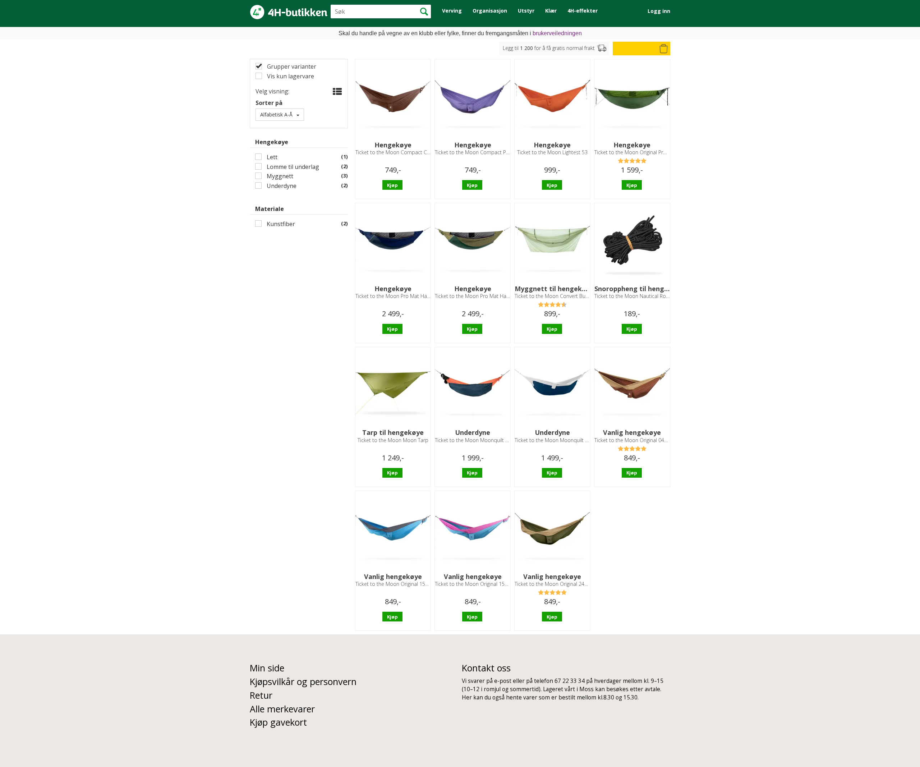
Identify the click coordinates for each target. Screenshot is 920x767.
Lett (271, 157)
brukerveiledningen (557, 33)
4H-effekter (582, 10)
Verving (452, 10)
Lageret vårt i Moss (568, 689)
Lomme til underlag (292, 167)
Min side (267, 668)
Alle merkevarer (282, 709)
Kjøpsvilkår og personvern (303, 681)
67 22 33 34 (570, 681)
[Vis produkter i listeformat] (336, 92)
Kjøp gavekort (278, 722)
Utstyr (526, 10)
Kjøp (392, 185)
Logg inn (659, 11)
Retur (261, 695)
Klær (551, 10)
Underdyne (280, 186)
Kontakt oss (486, 668)
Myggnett (279, 176)
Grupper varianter (291, 66)
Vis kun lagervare (290, 76)
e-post (502, 681)
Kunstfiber (280, 224)
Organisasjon (490, 10)
